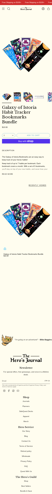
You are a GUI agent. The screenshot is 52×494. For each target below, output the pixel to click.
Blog (26, 436)
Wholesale (26, 456)
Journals (26, 401)
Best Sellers (26, 486)
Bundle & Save (26, 491)
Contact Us (26, 441)
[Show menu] (3, 9)
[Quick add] (5, 248)
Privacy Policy (39, 385)
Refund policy (26, 451)
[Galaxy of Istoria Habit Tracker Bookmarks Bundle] (26, 220)
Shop (26, 481)
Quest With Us (26, 471)
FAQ (26, 466)
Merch (26, 421)
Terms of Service (7, 386)
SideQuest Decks (26, 411)
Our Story (26, 431)
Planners (26, 406)
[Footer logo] (26, 358)
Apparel (26, 416)
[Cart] (48, 9)
